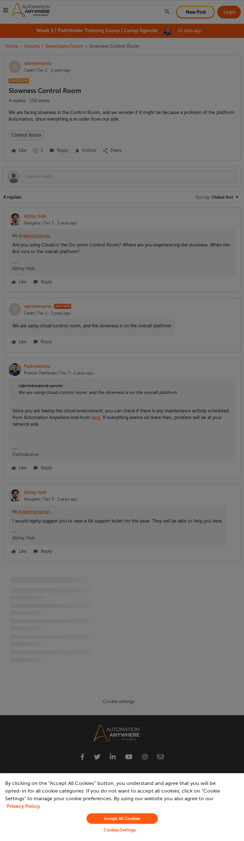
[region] (122, 807)
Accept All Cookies (122, 818)
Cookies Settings (120, 830)
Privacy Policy (23, 806)
